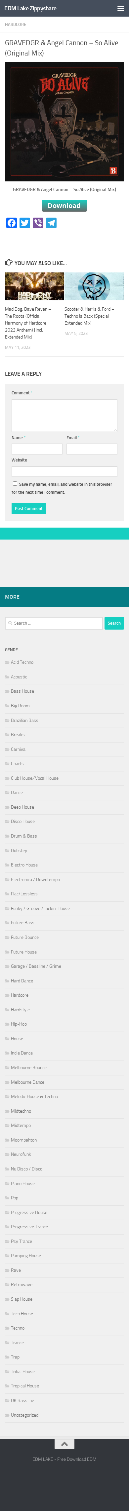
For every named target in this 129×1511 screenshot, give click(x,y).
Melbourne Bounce (29, 1067)
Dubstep (19, 851)
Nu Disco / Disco (26, 1169)
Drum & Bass (24, 836)
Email (73, 437)
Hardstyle (20, 1010)
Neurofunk (21, 1154)
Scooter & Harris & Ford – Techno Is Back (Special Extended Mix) (89, 316)
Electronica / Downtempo (35, 879)
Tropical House (25, 1386)
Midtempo (21, 1125)
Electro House (24, 865)
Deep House (22, 807)
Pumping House (26, 1256)
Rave (16, 1270)
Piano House (23, 1183)
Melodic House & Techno (34, 1096)
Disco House (23, 821)
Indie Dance (22, 1053)
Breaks (18, 735)
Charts (17, 763)
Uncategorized (24, 1415)
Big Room (20, 706)
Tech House (22, 1314)
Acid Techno (22, 662)
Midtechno (21, 1111)
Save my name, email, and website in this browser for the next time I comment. (62, 488)
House (17, 1039)
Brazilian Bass (24, 720)
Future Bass (22, 923)
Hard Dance (22, 981)
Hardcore (15, 24)
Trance (17, 1343)
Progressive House (29, 1212)
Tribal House (23, 1371)
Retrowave (21, 1284)
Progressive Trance (29, 1227)
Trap (15, 1357)
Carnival (18, 749)
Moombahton (24, 1140)
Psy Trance (21, 1241)
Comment (22, 392)
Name (19, 437)
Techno (17, 1328)
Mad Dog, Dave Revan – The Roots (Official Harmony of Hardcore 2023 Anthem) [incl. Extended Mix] (28, 323)
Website (19, 459)
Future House (24, 952)
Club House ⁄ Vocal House (35, 778)
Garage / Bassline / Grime (36, 966)
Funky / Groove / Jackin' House (40, 908)
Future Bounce (25, 937)
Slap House (21, 1299)
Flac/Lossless (24, 894)
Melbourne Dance (27, 1082)
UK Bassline (22, 1400)
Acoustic (19, 677)
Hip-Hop (19, 1024)
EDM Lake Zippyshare (30, 8)
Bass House (22, 691)
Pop (14, 1198)
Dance (17, 792)
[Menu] (120, 8)
